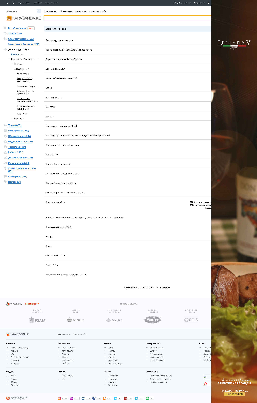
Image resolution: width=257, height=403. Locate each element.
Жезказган (113, 385)
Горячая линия (23, 3)
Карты (202, 343)
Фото (13, 375)
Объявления (65, 11)
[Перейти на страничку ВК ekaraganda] (208, 3)
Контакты (37, 3)
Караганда (113, 375)
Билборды (208, 360)
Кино (110, 347)
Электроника (68, 360)
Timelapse (15, 385)
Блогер (153, 343)
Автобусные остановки (160, 379)
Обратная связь (64, 334)
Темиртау (112, 379)
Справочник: (50, 11)
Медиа (9, 371)
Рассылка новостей (19, 357)
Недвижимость (69, 347)
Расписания (80, 11)
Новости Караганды (20, 347)
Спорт (111, 357)
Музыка (111, 354)
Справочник (151, 371)
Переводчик (67, 375)
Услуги (65, 357)
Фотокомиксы (156, 354)
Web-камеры (209, 347)
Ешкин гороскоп (157, 360)
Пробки (207, 350)
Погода (107, 371)
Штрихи (153, 350)
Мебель (65, 363)
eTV (12, 354)
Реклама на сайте (80, 334)
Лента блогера (156, 347)
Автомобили (67, 350)
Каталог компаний (158, 382)
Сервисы (62, 371)
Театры (111, 350)
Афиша (107, 343)
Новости (10, 343)
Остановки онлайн (97, 11)
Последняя (165, 287)
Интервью (15, 363)
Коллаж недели (157, 357)
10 (157, 287)
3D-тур (14, 382)
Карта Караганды (211, 354)
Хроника (14, 350)
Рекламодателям (52, 3)
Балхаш (111, 382)
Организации (209, 357)
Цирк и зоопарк (115, 363)
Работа (65, 354)
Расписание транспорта (161, 375)
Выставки (112, 360)
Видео (13, 379)
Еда (63, 379)
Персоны (15, 360)
